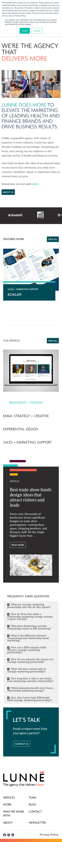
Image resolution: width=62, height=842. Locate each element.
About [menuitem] (8, 822)
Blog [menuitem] (32, 804)
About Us (8, 192)
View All (53, 239)
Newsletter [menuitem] (37, 822)
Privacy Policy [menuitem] (49, 834)
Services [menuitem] (9, 797)
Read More (18, 545)
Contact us (21, 744)
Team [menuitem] (32, 797)
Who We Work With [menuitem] (13, 813)
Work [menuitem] (7, 804)
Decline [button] (37, 30)
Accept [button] (24, 30)
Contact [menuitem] (35, 811)
